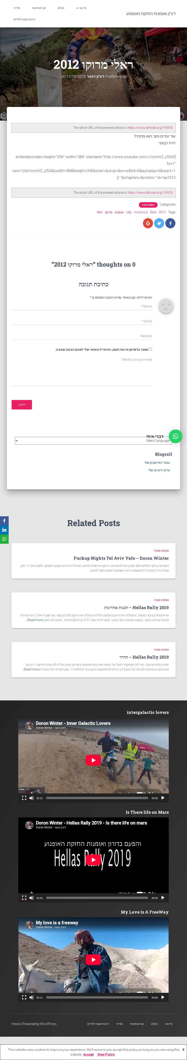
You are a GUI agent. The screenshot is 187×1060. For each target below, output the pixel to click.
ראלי (99, 212)
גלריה (17, 8)
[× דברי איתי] (175, 436)
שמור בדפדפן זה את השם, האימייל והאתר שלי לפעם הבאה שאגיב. (101, 349)
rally (129, 212)
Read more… (34, 620)
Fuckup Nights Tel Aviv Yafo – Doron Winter (121, 558)
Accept (88, 1054)
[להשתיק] (31, 798)
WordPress (48, 1024)
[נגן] (163, 798)
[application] (93, 760)
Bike (153, 212)
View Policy (106, 1054)
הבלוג (61, 8)
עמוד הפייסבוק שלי (157, 462)
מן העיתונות (39, 8)
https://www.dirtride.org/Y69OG (150, 128)
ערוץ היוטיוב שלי (159, 470)
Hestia (16, 1024)
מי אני (82, 8)
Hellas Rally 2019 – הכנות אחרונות (136, 607)
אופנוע (119, 212)
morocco (141, 212)
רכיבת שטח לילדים (24, 19)
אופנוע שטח (148, 205)
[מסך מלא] (24, 798)
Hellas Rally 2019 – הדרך (144, 657)
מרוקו (108, 212)
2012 (162, 212)
